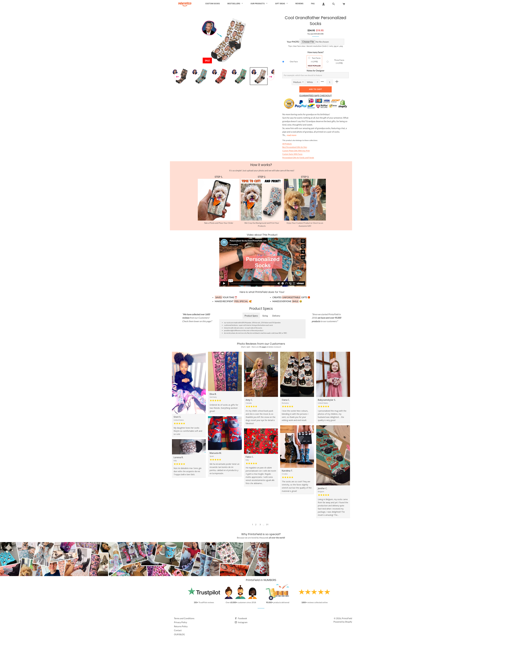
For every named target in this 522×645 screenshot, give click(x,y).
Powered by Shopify (342, 621)
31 (267, 524)
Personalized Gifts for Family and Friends (298, 157)
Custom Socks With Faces (292, 154)
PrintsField (347, 618)
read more (291, 135)
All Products (287, 144)
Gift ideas (280, 3)
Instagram (242, 622)
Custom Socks (212, 3)
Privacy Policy (180, 622)
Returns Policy (181, 626)
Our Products (258, 3)
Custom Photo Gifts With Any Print (296, 151)
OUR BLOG (179, 634)
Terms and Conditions (184, 618)
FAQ (313, 3)
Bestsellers (234, 3)
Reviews (299, 3)
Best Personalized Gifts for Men (294, 147)
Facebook (242, 618)
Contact (178, 630)
